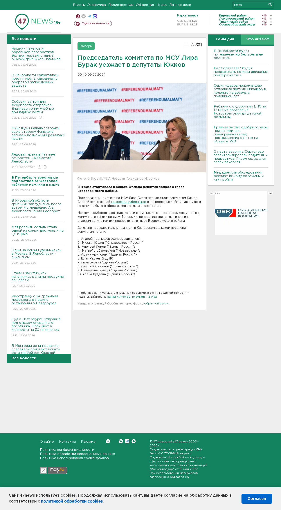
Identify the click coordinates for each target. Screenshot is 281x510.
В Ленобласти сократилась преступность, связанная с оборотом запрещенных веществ (35, 83)
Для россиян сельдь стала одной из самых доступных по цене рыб (38, 233)
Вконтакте (121, 441)
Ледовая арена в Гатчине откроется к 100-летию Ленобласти (33, 160)
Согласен (257, 498)
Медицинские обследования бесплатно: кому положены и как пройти (239, 176)
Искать (270, 4)
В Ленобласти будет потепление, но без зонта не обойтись (238, 54)
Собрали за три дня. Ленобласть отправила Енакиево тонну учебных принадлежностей (33, 109)
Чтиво (162, 5)
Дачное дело (180, 5)
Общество (145, 5)
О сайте (47, 441)
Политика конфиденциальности (67, 449)
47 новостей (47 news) (170, 441)
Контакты (67, 441)
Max (133, 441)
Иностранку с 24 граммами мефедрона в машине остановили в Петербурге (35, 302)
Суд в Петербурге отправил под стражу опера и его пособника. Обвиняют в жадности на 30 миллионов (36, 327)
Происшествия (120, 5)
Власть (79, 5)
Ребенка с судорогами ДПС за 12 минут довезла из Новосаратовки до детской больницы (240, 111)
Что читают (257, 39)
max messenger (95, 16)
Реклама (88, 441)
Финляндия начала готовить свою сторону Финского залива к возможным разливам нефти (38, 136)
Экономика (96, 5)
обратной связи (156, 303)
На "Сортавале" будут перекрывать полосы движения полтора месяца (241, 72)
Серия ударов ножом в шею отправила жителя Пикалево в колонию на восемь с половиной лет (240, 91)
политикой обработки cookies (72, 501)
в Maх (152, 297)
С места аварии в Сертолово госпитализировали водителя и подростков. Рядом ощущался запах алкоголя (241, 157)
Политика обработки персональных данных (77, 454)
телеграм (89, 16)
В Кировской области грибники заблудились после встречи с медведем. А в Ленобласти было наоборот (36, 208)
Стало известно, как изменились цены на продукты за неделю (38, 279)
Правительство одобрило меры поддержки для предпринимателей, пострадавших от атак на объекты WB (241, 134)
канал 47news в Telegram (126, 297)
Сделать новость (95, 23)
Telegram (127, 441)
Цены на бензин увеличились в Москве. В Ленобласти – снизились (36, 256)
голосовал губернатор (128, 202)
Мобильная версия (78, 16)
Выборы (86, 46)
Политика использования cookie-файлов (74, 458)
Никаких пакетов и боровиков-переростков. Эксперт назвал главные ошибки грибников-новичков (36, 56)
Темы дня (224, 39)
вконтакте (83, 16)
